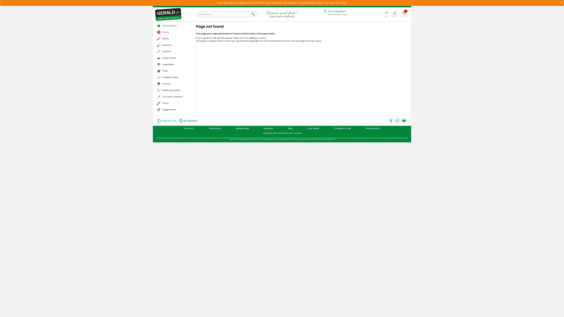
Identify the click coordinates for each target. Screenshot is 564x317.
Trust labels (313, 128)
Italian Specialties (171, 90)
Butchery (167, 45)
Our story (189, 128)
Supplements (169, 109)
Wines (165, 103)
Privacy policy (373, 128)
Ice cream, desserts (172, 96)
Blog (290, 128)
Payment (268, 128)
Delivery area (242, 128)
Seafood (166, 51)
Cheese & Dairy (170, 77)
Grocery (166, 83)
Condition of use (342, 128)
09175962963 (336, 11)
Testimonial (215, 128)
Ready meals (169, 58)
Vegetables (168, 64)
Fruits (165, 70)
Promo (165, 32)
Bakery (165, 38)
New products (169, 25)
